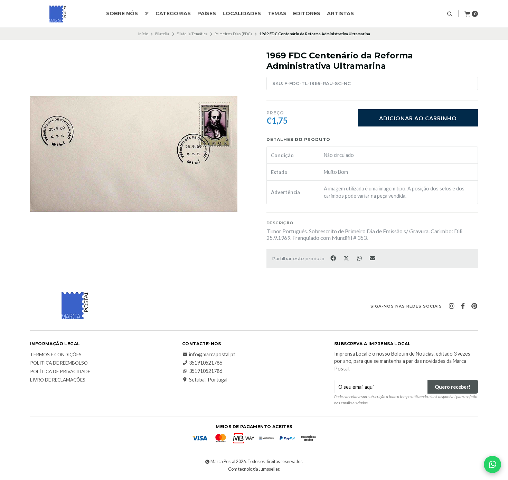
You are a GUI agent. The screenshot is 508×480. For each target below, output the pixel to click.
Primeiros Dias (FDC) (233, 33)
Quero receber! (453, 387)
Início (143, 33)
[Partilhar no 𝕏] (346, 258)
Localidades (242, 13)
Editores (306, 13)
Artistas (340, 13)
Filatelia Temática (192, 33)
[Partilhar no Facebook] (333, 258)
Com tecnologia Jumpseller (253, 469)
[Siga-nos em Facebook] (463, 306)
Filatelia (162, 33)
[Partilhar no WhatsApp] (359, 258)
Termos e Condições (56, 354)
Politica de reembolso (59, 363)
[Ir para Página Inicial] (57, 13)
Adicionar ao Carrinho (418, 118)
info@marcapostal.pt (212, 354)
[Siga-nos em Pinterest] (474, 306)
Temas (276, 13)
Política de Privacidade (60, 371)
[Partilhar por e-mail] (373, 258)
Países (206, 13)
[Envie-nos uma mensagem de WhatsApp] (492, 464)
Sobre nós (122, 13)
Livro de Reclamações (57, 380)
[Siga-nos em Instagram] (451, 306)
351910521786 (205, 362)
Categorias (173, 13)
